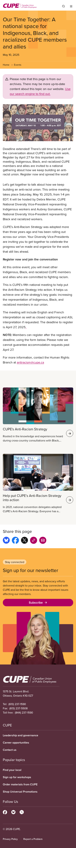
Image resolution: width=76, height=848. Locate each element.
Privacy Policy (10, 839)
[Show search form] (63, 6)
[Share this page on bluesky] (6, 541)
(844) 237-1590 (24, 712)
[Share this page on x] (24, 541)
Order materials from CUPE (20, 784)
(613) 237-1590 (17, 704)
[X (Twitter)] (22, 812)
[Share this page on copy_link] (33, 541)
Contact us (9, 750)
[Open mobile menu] (71, 6)
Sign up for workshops (17, 777)
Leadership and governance (20, 735)
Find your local (12, 770)
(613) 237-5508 (18, 708)
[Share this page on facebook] (15, 541)
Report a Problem (32, 839)
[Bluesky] (13, 812)
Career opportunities (16, 743)
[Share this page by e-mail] (42, 541)
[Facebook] (5, 812)
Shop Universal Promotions (20, 792)
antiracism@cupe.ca (30, 362)
